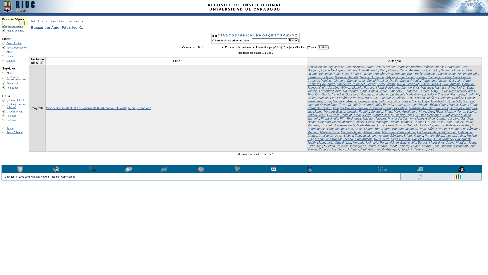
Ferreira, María (374, 87)
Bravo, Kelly (315, 146)
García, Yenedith (332, 94)
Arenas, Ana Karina (328, 139)
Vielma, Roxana (336, 146)
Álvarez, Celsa (398, 70)
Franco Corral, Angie (415, 101)
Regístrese (12, 87)
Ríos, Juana (446, 142)
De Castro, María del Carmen (437, 132)
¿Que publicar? (14, 111)
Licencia (11, 120)
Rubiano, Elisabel (458, 125)
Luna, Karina (385, 125)
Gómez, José (404, 97)
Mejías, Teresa (401, 139)
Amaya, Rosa (387, 146)
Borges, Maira (427, 142)
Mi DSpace (12, 77)
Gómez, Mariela (351, 87)
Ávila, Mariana (396, 73)
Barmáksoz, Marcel (320, 77)
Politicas (11, 115)
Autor (9, 51)
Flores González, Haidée (368, 73)
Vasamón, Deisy (415, 128)
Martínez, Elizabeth (320, 125)
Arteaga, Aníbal (454, 135)
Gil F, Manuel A (384, 97)
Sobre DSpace (14, 132)
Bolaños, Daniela (346, 77)
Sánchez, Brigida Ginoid (406, 135)
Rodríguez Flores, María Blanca (449, 77)
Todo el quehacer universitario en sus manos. (56, 21)
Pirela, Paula (329, 118)
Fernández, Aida (330, 91)
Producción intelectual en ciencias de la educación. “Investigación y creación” (98, 108)
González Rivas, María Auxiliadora (394, 111)
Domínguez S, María (362, 146)
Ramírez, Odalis (463, 97)
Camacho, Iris (356, 80)
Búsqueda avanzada (12, 26)
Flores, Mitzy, (430, 91)
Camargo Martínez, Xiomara (326, 80)
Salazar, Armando (372, 77)
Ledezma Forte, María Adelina (355, 125)
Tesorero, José (424, 149)
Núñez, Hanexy (438, 128)
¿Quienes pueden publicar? (16, 106)
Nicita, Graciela (407, 84)
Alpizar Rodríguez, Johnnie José (343, 70)
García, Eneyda (382, 104)
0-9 (220, 35)
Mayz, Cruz (426, 111)
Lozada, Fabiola (358, 111)
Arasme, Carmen (406, 104)
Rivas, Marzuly (446, 111)
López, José (354, 128)
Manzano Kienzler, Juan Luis (428, 108)
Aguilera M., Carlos (342, 67)
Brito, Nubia (408, 142)
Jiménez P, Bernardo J (404, 91)
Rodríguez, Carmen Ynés (402, 87)
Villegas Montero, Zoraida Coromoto (357, 108)
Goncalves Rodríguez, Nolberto (366, 94)
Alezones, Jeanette (396, 67)
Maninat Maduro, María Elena (360, 132)
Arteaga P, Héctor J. (399, 149)
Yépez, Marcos (448, 104)
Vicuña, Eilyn (428, 104)
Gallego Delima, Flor (321, 97)
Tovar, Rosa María (452, 91)
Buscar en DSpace (13, 19)
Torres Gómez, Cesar (359, 122)
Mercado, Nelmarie (365, 142)
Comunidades (14, 43)
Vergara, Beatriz (335, 111)
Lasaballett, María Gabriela (407, 94)
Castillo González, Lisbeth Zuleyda (342, 135)
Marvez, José (382, 115)
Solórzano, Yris (389, 101)
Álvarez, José (418, 70)
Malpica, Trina (329, 132)
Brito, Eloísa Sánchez (421, 73)
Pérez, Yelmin (389, 142)
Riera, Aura (381, 139)
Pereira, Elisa (434, 135)
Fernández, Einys (319, 101)
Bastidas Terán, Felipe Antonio (433, 139)
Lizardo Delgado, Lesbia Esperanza (420, 125)
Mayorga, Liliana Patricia (399, 132)
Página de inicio (15, 30)
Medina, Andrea (378, 135)
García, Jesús (378, 91)
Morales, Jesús (466, 142)
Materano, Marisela (331, 122)
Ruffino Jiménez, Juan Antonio (440, 84)
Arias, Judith (376, 149)
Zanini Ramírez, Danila (382, 80)
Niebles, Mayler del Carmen (395, 118)
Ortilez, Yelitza (464, 122)
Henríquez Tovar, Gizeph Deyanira (347, 104)
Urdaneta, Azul (357, 149)
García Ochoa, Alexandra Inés (458, 73)
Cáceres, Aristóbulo (332, 149)
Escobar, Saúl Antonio (357, 139)
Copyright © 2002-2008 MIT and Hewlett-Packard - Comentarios (40, 176)
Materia (10, 60)
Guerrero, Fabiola (339, 115)
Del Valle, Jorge (460, 80)
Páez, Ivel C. (457, 87)
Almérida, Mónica (422, 67)
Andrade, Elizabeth (454, 146)
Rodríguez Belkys (395, 108)
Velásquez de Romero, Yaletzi (405, 77)
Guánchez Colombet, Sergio (356, 84)
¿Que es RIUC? (15, 100)
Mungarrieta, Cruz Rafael (334, 142)
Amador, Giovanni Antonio (446, 70)
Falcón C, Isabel (438, 94)
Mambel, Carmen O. (414, 122)
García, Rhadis (410, 80)
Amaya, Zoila (431, 146)
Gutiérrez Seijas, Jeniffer (408, 115)
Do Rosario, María (355, 91)
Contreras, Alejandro (321, 84)
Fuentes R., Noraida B (446, 101)
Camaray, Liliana (408, 146)
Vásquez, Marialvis (434, 87)
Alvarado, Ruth (376, 70)
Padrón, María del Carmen (433, 97)
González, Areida (344, 101)
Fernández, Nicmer (435, 80)
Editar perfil (12, 83)
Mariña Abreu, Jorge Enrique (383, 128)
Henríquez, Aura (438, 115)
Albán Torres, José (368, 67)
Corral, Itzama (386, 84)
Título (9, 56)
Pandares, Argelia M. (465, 94)
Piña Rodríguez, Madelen (357, 118)
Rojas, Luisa (340, 73)
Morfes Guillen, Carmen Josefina (437, 118)
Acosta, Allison (317, 67)
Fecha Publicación (16, 47)
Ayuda (10, 128)
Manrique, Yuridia (388, 122)
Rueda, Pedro (361, 115)
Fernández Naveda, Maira (354, 97)
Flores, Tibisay (368, 101)
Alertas (10, 73)
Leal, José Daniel (441, 122)
